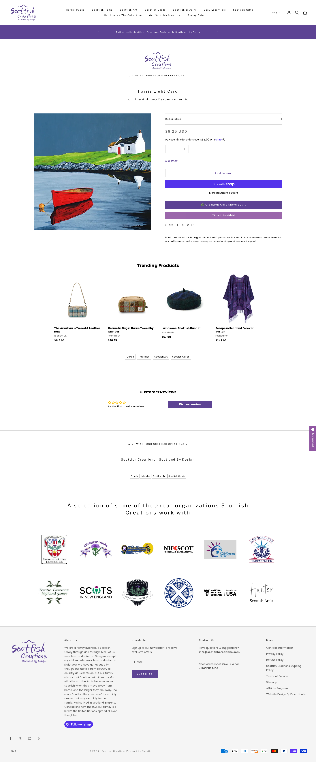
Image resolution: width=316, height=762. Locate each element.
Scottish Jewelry (185, 9)
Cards (130, 356)
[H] (57, 9)
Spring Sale (196, 15)
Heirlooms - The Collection (123, 15)
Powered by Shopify (139, 751)
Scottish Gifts (243, 9)
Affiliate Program (277, 688)
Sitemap (271, 682)
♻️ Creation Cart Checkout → (224, 204)
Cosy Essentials (215, 9)
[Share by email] (192, 225)
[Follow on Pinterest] (39, 738)
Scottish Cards (155, 9)
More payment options (223, 193)
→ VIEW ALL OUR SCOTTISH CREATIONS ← (158, 75)
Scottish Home (102, 9)
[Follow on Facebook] (10, 738)
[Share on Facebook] (177, 225)
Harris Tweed (75, 9)
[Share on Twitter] (182, 225)
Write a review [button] (190, 404)
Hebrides (144, 356)
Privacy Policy (274, 654)
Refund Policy (274, 660)
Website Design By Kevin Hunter (286, 694)
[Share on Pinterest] (187, 225)
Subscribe (145, 674)
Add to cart (224, 173)
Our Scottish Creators (164, 15)
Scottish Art (129, 9)
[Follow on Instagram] (29, 738)
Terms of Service (277, 676)
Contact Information (279, 648)
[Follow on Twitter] (20, 738)
